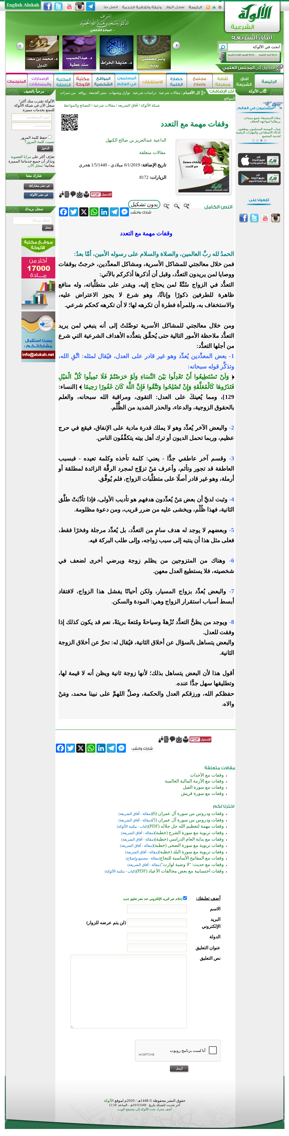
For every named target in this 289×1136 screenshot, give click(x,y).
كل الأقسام (191, 93)
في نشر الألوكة (39, 194)
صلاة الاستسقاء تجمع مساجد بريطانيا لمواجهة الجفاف (262, 120)
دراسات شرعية (144, 93)
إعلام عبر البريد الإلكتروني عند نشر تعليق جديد (153, 898)
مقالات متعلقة (152, 152)
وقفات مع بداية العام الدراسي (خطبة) (189, 839)
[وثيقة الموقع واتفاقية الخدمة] (142, 9)
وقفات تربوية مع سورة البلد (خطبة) (191, 851)
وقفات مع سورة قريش (202, 793)
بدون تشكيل (144, 204)
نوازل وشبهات (119, 93)
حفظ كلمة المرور (34, 137)
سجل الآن (35, 165)
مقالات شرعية (169, 93)
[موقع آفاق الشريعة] (244, 81)
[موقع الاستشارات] (152, 81)
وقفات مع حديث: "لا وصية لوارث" (192, 864)
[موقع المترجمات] (16, 81)
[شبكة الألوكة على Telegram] (90, 6)
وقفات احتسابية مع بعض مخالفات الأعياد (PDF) (180, 871)
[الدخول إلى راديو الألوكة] (245, 57)
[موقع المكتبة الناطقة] (64, 81)
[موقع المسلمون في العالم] (127, 81)
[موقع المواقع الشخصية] (103, 81)
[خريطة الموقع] (214, 9)
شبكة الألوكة (150, 105)
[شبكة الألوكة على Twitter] (58, 6)
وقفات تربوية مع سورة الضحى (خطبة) (188, 845)
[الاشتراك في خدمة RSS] (208, 9)
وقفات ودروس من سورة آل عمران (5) (188, 820)
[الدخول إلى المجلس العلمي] (248, 68)
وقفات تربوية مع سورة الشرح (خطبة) (189, 832)
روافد (82, 93)
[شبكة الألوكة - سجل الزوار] (175, 9)
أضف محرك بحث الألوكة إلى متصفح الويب (144, 1109)
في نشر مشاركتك (39, 185)
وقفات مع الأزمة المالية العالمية (194, 781)
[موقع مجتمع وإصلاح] (200, 81)
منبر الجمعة (97, 93)
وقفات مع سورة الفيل (203, 787)
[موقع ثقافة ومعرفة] (223, 81)
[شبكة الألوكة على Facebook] (47, 6)
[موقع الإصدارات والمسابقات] (40, 81)
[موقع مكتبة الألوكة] (83, 81)
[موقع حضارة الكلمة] (176, 81)
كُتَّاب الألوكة (258, 91)
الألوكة (109, 1100)
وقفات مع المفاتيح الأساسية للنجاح (192, 858)
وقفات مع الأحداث (207, 775)
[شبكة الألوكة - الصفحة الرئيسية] (195, 9)
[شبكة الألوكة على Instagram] (79, 6)
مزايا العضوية (21, 157)
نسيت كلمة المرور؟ (39, 142)
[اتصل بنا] (111, 9)
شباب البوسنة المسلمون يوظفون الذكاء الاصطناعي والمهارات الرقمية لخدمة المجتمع (258, 133)
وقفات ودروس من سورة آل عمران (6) (188, 813)
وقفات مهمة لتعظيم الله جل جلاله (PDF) (186, 826)
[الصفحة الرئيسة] (220, 9)
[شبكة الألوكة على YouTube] (69, 6)
